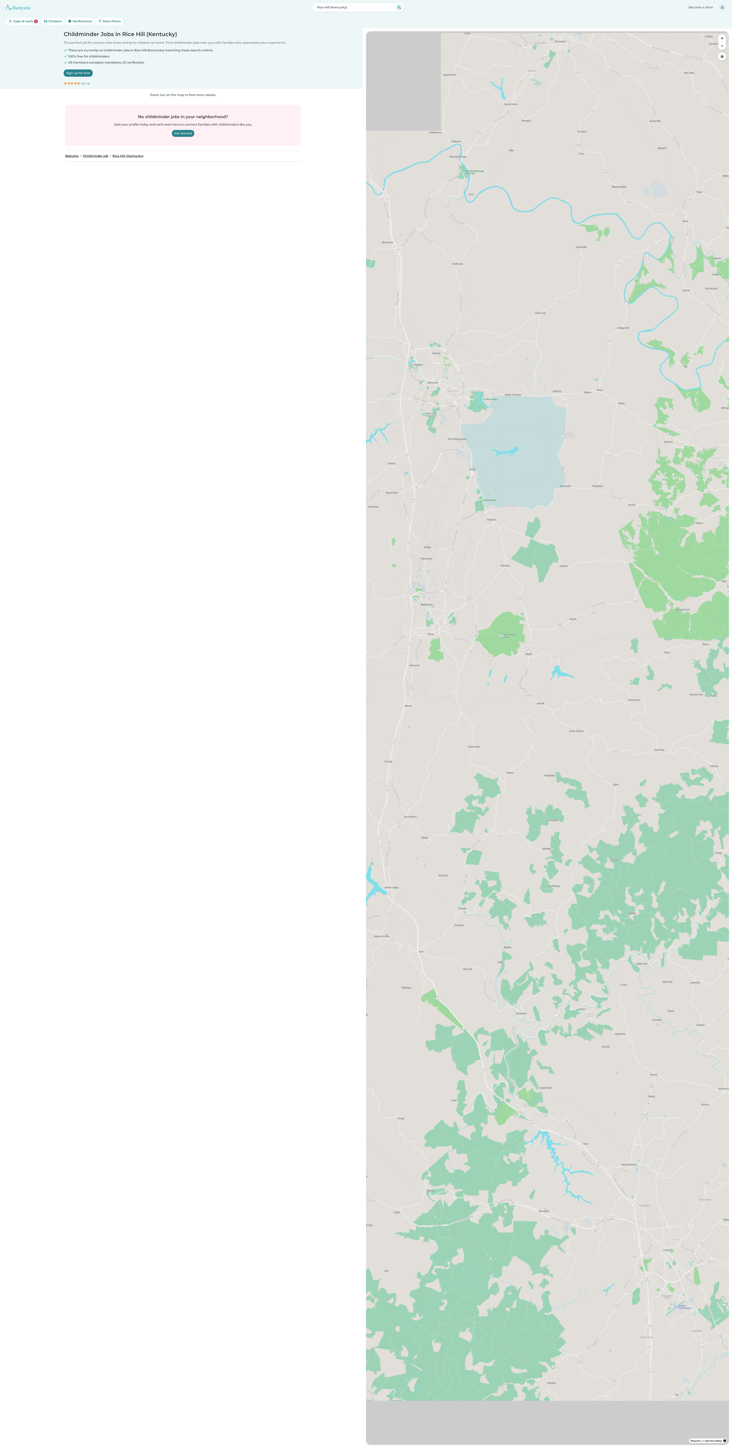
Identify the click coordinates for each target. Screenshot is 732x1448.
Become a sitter (701, 7)
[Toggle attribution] (724, 1440)
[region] (547, 738)
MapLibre (696, 1440)
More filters (111, 21)
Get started (183, 133)
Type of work (24, 21)
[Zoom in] (722, 38)
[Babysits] (18, 7)
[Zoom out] (722, 46)
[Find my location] (722, 56)
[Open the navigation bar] (722, 7)
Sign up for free (78, 73)
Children (55, 21)
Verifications (82, 21)
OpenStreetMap (713, 1440)
